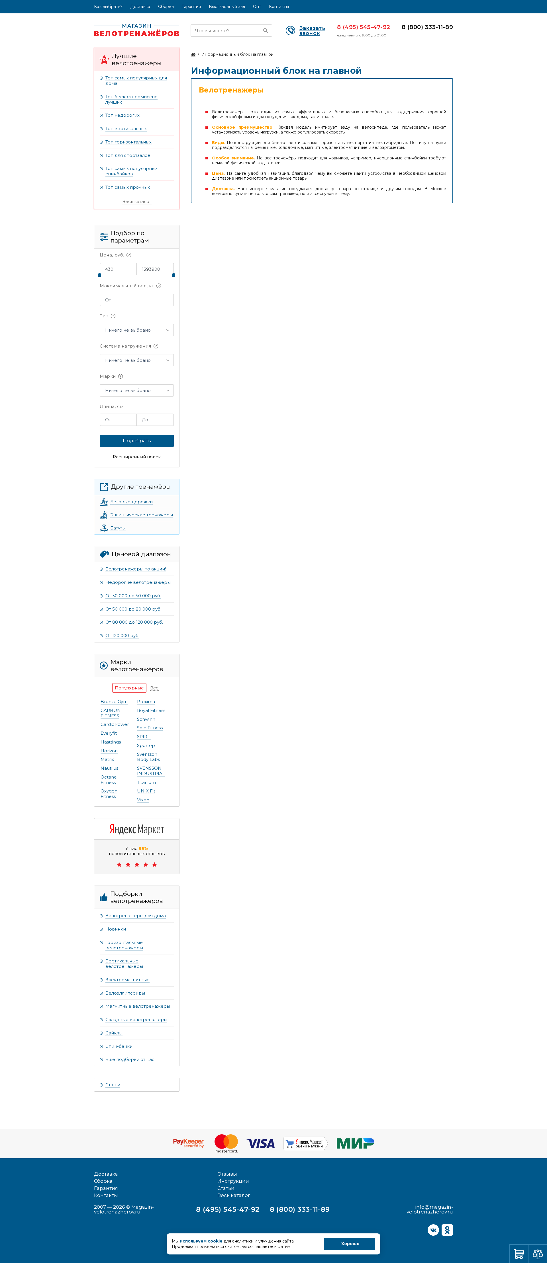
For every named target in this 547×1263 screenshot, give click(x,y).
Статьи (112, 1084)
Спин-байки (118, 1046)
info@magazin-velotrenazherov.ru (430, 1209)
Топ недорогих (122, 115)
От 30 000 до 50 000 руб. (133, 595)
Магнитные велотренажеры (137, 1006)
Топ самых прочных (127, 187)
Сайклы (114, 1033)
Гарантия (191, 6)
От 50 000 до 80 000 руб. (133, 609)
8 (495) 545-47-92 (363, 27)
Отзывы (227, 1174)
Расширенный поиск (137, 457)
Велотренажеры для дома (135, 915)
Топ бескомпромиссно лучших (131, 99)
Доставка (140, 6)
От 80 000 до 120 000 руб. (134, 622)
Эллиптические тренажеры (141, 514)
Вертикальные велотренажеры (124, 963)
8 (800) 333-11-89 (427, 27)
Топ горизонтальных (128, 142)
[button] (137, 330)
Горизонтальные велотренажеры (124, 945)
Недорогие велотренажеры (138, 582)
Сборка (166, 6)
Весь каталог (137, 201)
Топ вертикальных (126, 128)
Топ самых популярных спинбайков (131, 171)
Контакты (279, 6)
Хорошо (350, 1243)
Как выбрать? (108, 6)
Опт (257, 6)
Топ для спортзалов (127, 155)
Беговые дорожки (131, 501)
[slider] (99, 275)
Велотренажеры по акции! (135, 569)
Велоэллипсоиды (125, 993)
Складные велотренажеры (136, 1019)
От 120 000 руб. (122, 635)
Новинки (115, 929)
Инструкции (233, 1181)
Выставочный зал (227, 6)
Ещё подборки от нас (129, 1059)
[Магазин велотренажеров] (193, 54)
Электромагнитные (127, 979)
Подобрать (137, 440)
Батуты (118, 528)
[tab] (129, 688)
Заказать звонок (312, 31)
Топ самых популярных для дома (136, 80)
